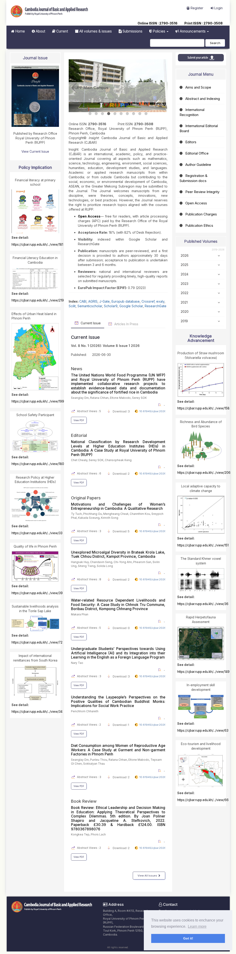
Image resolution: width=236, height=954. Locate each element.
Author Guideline (198, 164)
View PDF (79, 411)
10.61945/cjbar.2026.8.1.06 (156, 767)
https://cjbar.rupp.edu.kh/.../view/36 (202, 604)
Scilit (72, 297)
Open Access (196, 203)
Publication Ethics (199, 225)
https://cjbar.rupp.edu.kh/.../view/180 (38, 464)
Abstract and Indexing (202, 98)
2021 (184, 302)
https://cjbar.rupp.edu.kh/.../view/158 (203, 408)
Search (215, 43)
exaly (160, 292)
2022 (184, 293)
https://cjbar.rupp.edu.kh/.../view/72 (37, 642)
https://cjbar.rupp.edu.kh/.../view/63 (202, 730)
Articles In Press (125, 315)
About (40, 31)
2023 (184, 284)
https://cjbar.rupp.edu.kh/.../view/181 (37, 244)
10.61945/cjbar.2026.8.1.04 (156, 667)
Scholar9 (111, 297)
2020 (185, 311)
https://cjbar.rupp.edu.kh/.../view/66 (203, 800)
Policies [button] (159, 31)
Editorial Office (197, 153)
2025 (184, 265)
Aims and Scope (198, 87)
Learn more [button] (197, 926)
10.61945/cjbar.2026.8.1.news (158, 402)
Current (61, 31)
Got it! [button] (188, 938)
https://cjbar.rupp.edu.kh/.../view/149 (203, 672)
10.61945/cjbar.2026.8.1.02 (156, 570)
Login (218, 8)
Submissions (132, 31)
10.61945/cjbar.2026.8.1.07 (156, 838)
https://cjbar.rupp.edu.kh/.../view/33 (37, 533)
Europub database (126, 292)
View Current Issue (35, 151)
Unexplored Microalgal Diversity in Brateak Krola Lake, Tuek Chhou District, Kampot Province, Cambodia (118, 545)
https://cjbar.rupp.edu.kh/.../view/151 (203, 545)
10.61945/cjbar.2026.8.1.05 (156, 715)
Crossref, (149, 292)
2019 (184, 321)
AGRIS (92, 292)
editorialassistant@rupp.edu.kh (182, 906)
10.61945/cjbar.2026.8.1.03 (156, 618)
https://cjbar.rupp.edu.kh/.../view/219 (38, 300)
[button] (74, 83)
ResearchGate (155, 297)
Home (19, 31)
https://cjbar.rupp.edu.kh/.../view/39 (37, 593)
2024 (184, 274)
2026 (185, 255)
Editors (190, 142)
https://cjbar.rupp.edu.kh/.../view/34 (37, 711)
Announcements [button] (192, 31)
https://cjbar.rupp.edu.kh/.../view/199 (38, 401)
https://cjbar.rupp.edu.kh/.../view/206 (203, 472)
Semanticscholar (89, 297)
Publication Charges (201, 214)
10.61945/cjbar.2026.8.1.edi (157, 464)
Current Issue (90, 314)
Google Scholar (131, 297)
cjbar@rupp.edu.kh (182, 902)
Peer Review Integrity (202, 192)
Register (196, 8)
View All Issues (148, 866)
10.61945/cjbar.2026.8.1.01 (156, 522)
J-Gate (104, 292)
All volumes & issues (95, 31)
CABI (82, 292)
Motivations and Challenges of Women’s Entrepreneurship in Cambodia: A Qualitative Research (118, 497)
